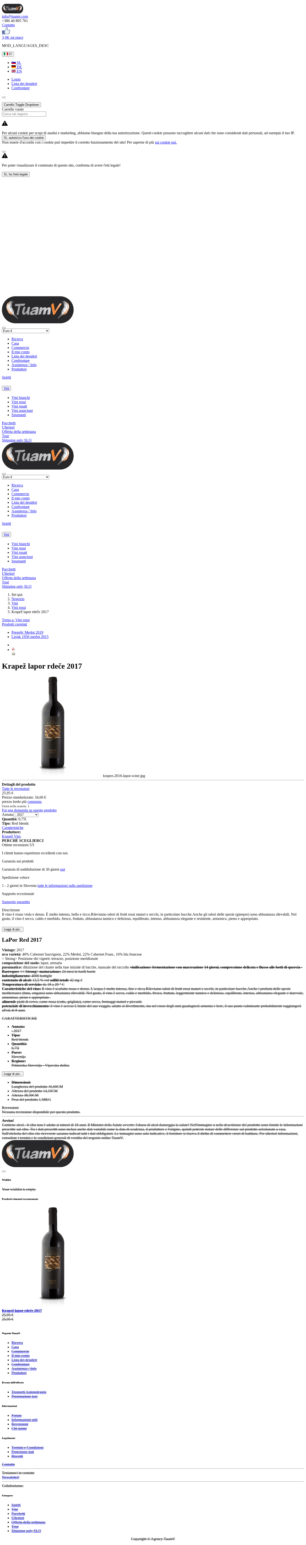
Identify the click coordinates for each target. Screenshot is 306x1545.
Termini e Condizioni (27, 1447)
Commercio (20, 348)
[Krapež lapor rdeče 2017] (52, 1306)
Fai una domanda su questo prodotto (29, 810)
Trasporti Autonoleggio (28, 1392)
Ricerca (17, 339)
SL (18, 63)
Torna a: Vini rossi (16, 620)
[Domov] (12, 12)
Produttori (19, 369)
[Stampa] (13, 654)
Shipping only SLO (17, 440)
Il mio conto (20, 352)
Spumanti (18, 415)
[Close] (4, 151)
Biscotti (17, 1456)
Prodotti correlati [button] (14, 624)
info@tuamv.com (15, 16)
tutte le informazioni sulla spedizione (65, 886)
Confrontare (20, 360)
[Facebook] (6, 33)
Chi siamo (19, 1428)
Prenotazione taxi (24, 1396)
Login (16, 79)
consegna (34, 802)
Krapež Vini (11, 836)
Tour (5, 436)
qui (62, 869)
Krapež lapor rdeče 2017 (22, 1311)
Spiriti (6, 377)
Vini (6, 388)
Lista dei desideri (24, 356)
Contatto (8, 25)
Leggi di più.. (13, 1074)
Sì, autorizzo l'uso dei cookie (24, 138)
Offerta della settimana (19, 432)
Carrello (21, 104)
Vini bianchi (20, 398)
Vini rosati (19, 406)
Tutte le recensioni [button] (15, 789)
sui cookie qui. (166, 142)
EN (19, 71)
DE (19, 67)
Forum (16, 1415)
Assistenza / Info (24, 365)
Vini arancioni (22, 411)
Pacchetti (9, 423)
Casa (15, 343)
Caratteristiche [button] (12, 828)
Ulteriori (8, 427)
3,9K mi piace (12, 37)
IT (10, 54)
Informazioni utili (24, 1420)
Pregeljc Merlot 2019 (27, 632)
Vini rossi (18, 402)
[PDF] (13, 650)
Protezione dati (22, 1452)
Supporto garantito (16, 902)
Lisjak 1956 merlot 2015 (30, 637)
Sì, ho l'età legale (16, 174)
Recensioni (19, 1424)
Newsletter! (10, 1477)
